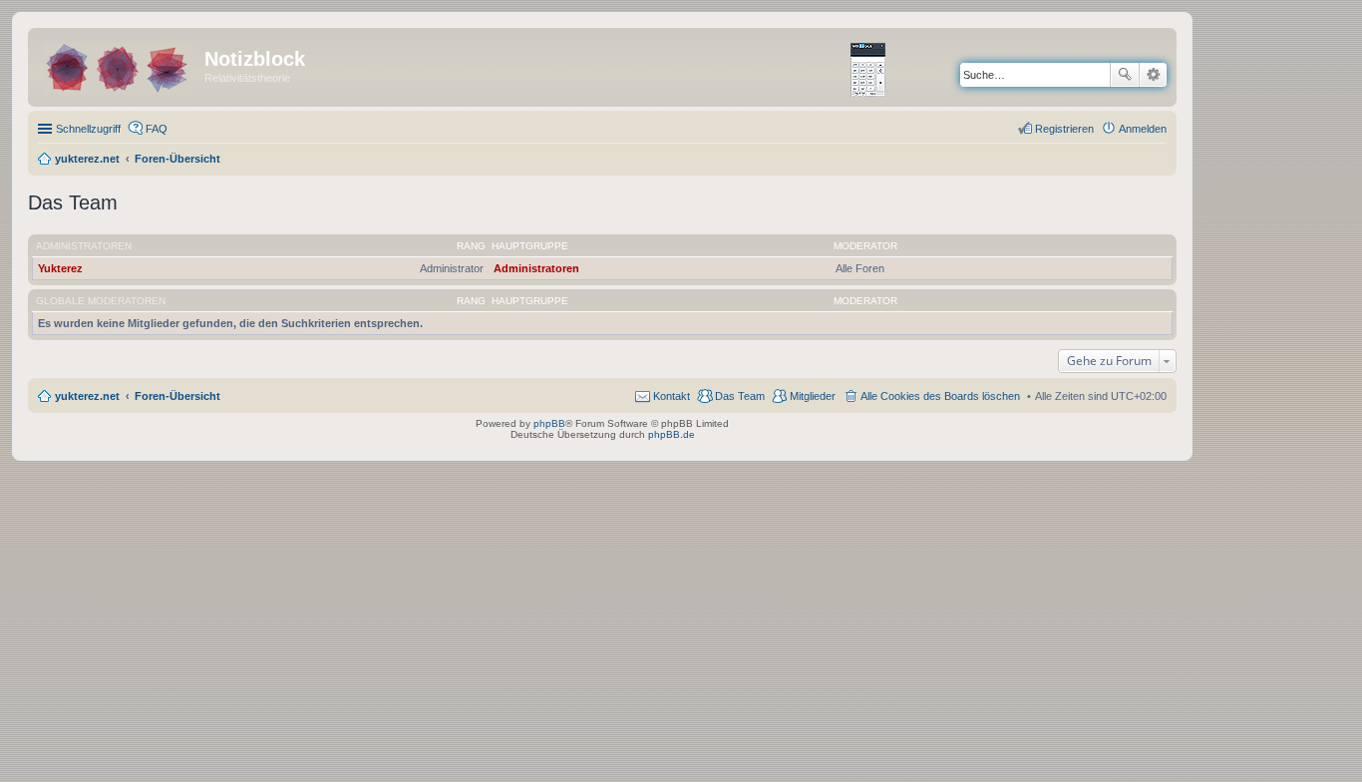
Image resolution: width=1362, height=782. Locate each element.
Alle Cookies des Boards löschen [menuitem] (940, 396)
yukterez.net (87, 396)
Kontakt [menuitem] (671, 396)
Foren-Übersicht (177, 396)
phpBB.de (671, 434)
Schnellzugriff (88, 129)
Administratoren (84, 245)
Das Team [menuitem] (740, 396)
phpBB (549, 423)
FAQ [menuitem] (157, 129)
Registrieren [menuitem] (1064, 129)
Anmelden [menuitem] (1143, 129)
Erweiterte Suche (1153, 75)
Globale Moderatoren (101, 300)
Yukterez (60, 268)
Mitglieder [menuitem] (813, 396)
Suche (1125, 75)
